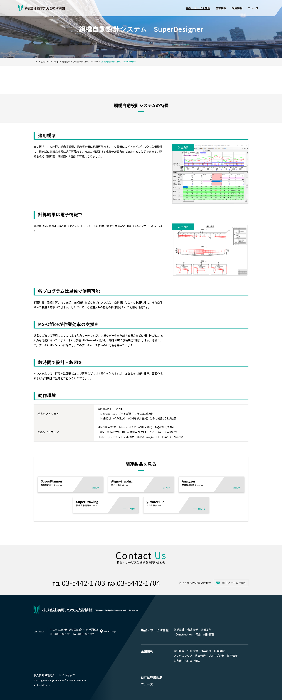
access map (109, 631)
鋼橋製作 (205, 629)
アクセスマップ (183, 656)
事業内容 (205, 651)
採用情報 (237, 8)
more (95, 488)
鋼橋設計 (179, 629)
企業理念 (219, 651)
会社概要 (179, 651)
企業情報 (221, 8)
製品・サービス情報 (198, 8)
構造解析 (192, 629)
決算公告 (200, 656)
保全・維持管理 (204, 634)
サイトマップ (67, 675)
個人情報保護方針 (44, 675)
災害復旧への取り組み (187, 661)
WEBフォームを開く (234, 583)
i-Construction (183, 634)
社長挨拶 (192, 651)
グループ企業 (216, 656)
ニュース (253, 8)
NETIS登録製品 (151, 677)
